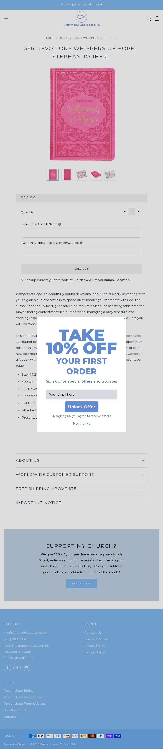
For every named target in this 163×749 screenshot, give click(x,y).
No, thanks (81, 423)
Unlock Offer (81, 406)
